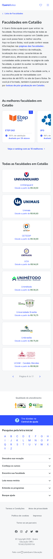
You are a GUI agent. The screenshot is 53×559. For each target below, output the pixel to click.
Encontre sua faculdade (13, 473)
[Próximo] (40, 376)
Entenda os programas (13, 488)
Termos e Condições (15, 508)
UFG (42, 130)
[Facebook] (16, 531)
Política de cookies (20, 516)
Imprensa (37, 516)
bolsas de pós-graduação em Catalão (25, 85)
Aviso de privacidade (38, 508)
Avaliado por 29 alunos (19, 138)
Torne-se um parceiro (26, 523)
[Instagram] (21, 531)
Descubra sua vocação (13, 458)
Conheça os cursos (11, 465)
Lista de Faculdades (13, 13)
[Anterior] (13, 376)
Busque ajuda (8, 495)
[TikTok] (26, 531)
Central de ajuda (29, 421)
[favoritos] (41, 5)
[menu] (48, 5)
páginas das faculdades (31, 46)
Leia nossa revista (11, 480)
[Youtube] (37, 531)
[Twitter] (32, 531)
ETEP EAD (10, 130)
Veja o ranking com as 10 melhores (25, 149)
